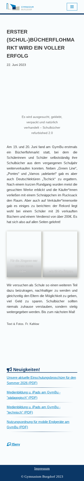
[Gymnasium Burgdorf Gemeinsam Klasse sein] (20, 6)
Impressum (42, 468)
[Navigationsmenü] (72, 6)
